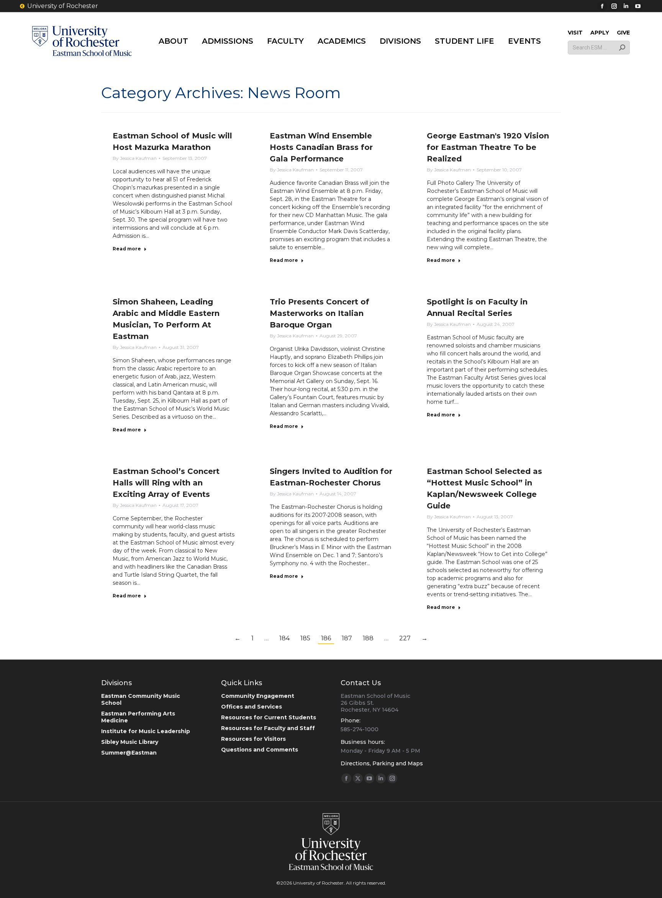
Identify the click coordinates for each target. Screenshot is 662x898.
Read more (127, 249)
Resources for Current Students (268, 717)
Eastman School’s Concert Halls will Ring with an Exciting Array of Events (166, 483)
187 (347, 638)
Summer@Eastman (129, 752)
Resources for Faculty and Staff (268, 728)
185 (305, 638)
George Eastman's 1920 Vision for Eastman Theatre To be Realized (488, 147)
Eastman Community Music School (140, 699)
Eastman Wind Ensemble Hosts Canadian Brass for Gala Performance (321, 147)
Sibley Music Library (129, 741)
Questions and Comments (259, 749)
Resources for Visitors (253, 738)
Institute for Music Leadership (145, 731)
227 (405, 638)
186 (326, 638)
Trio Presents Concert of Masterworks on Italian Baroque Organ (319, 313)
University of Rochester (62, 6)
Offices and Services (251, 706)
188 (368, 638)
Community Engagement (257, 695)
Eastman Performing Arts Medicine (138, 717)
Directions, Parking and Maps (382, 763)
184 (284, 638)
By (135, 158)
